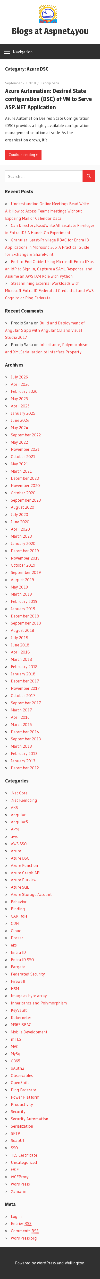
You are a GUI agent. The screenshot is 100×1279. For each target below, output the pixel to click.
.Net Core (19, 792)
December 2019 (25, 550)
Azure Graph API (26, 872)
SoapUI (17, 1140)
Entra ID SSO (22, 959)
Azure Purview (23, 879)
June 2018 (20, 644)
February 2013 (24, 753)
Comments (25, 1230)
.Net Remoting (24, 800)
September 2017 (26, 702)
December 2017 (25, 680)
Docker (17, 937)
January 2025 (23, 413)
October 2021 (23, 456)
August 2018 (22, 630)
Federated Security (28, 973)
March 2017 (21, 709)
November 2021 (25, 449)
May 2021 (19, 463)
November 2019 (25, 558)
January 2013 (23, 760)
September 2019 (26, 572)
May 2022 (19, 442)
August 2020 (22, 507)
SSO (14, 1147)
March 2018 (21, 659)
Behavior (19, 901)
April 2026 (20, 384)
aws (14, 836)
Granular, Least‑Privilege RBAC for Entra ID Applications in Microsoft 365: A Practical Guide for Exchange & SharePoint (47, 247)
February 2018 (24, 666)
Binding (18, 908)
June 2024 (20, 420)
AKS (14, 807)
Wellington (74, 1262)
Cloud (16, 930)
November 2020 (25, 485)
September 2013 (26, 738)
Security (18, 1111)
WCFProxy (20, 1176)
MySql (16, 1053)
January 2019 (23, 608)
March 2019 (21, 594)
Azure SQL (20, 887)
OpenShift (20, 1082)
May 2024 (19, 427)
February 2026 (24, 391)
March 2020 (21, 536)
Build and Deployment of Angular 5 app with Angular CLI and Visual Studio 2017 (45, 330)
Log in (16, 1216)
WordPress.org (24, 1238)
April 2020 (20, 529)
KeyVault (19, 1010)
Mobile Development (29, 1031)
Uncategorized (24, 1162)
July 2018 (19, 637)
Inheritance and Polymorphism (39, 1002)
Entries (21, 1223)
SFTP (15, 1133)
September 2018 (26, 623)
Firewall (18, 981)
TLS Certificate (24, 1155)
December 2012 (25, 767)
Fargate (18, 966)
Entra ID (18, 952)
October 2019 (23, 565)
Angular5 (19, 821)
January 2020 (23, 543)
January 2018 (23, 673)
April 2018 (20, 651)
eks (14, 945)
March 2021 (21, 471)
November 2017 (25, 688)
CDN (15, 923)
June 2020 (20, 521)
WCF (15, 1169)
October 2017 (23, 695)
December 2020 (25, 478)
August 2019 (22, 579)
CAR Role (19, 916)
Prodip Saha (50, 83)
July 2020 (19, 514)
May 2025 (19, 398)
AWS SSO (19, 843)
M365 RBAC (21, 1024)
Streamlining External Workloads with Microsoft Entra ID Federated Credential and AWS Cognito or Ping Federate (49, 290)
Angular (18, 814)
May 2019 (19, 586)
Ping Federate (23, 1089)
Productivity (22, 1104)
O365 (15, 1060)
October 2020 (23, 492)
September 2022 (26, 434)
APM (15, 829)
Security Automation (29, 1118)
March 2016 (21, 724)
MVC (14, 1046)
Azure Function (24, 865)
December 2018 (25, 615)
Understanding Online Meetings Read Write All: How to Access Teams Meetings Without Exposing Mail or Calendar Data (47, 211)
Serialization (22, 1126)
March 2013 (21, 746)
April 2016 (20, 717)
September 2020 (26, 500)
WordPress (20, 1184)
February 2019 (24, 601)
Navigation (23, 51)
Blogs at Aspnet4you (50, 31)
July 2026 (19, 376)
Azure (16, 850)
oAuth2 (17, 1068)
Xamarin (18, 1191)
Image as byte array (29, 995)
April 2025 (20, 405)
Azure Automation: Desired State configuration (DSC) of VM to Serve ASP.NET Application (48, 99)
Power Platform (25, 1097)
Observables (22, 1075)
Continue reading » (23, 154)
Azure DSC (20, 858)
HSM (15, 988)
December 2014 (25, 731)
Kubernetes (21, 1017)
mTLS (16, 1039)
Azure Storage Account (31, 894)
